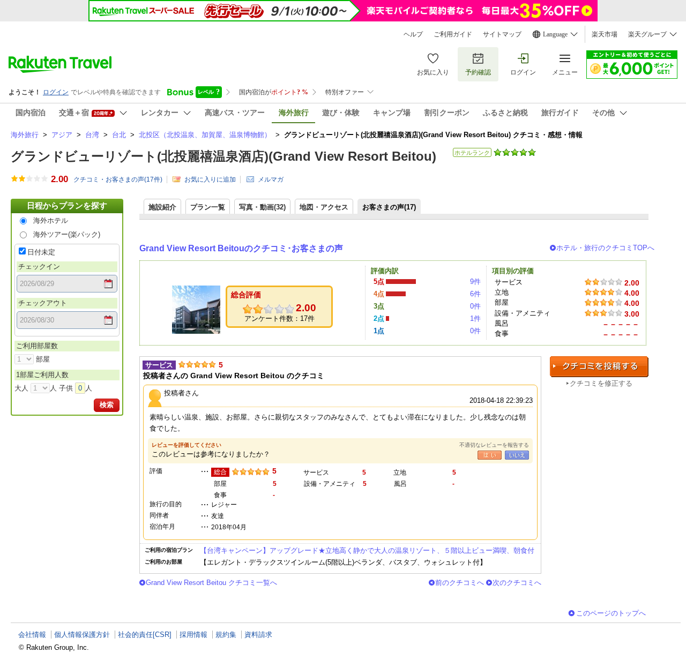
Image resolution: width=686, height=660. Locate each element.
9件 (475, 282)
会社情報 (32, 635)
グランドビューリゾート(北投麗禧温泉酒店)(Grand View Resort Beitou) (223, 156)
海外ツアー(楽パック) (66, 234)
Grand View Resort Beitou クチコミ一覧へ (211, 583)
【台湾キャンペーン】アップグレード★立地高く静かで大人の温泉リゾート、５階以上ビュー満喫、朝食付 (367, 550)
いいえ (517, 455)
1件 (475, 318)
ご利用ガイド (453, 34)
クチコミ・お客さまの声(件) (117, 179)
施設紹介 (162, 207)
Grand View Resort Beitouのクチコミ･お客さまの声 (241, 248)
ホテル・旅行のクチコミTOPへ (605, 248)
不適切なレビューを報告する (494, 445)
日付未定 (41, 252)
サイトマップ (502, 34)
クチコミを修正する (601, 383)
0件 (475, 306)
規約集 (225, 635)
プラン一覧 (207, 207)
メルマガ (271, 179)
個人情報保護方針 (82, 635)
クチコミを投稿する (599, 366)
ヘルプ (413, 34)
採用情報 (193, 635)
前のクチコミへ (459, 583)
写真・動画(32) (262, 207)
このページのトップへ (611, 613)
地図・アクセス (324, 207)
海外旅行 (25, 135)
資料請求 (258, 635)
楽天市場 (604, 34)
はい (490, 455)
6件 (475, 294)
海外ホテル (50, 220)
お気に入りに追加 (210, 179)
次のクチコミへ (517, 583)
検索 (107, 405)
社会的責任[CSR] (145, 635)
